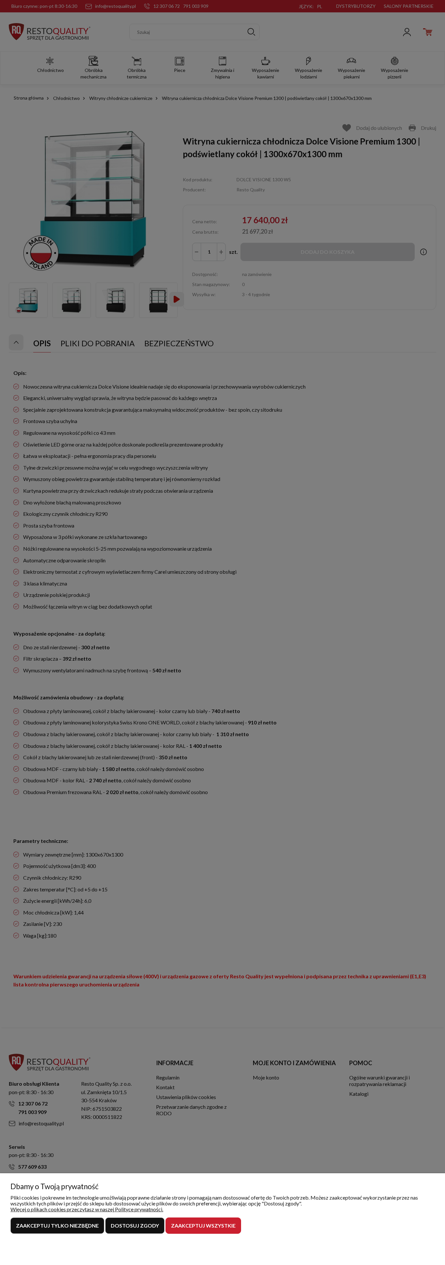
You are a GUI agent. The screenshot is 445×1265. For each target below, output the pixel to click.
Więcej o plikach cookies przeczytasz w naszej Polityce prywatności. (86, 1209)
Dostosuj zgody (135, 1225)
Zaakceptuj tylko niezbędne (57, 1225)
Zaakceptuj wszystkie (203, 1225)
